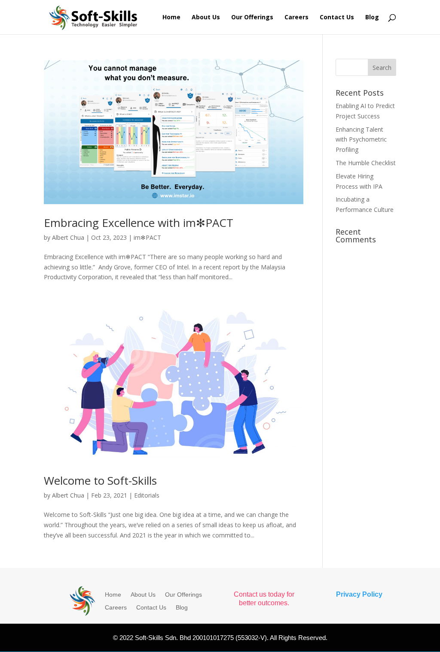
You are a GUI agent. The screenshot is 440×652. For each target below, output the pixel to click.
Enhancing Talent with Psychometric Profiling (361, 139)
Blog (372, 17)
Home (171, 17)
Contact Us (337, 17)
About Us (206, 17)
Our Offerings (252, 17)
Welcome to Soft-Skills (100, 480)
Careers (296, 17)
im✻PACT (147, 237)
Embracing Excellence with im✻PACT (138, 222)
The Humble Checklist (366, 163)
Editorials (146, 495)
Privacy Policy (359, 594)
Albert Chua (68, 237)
